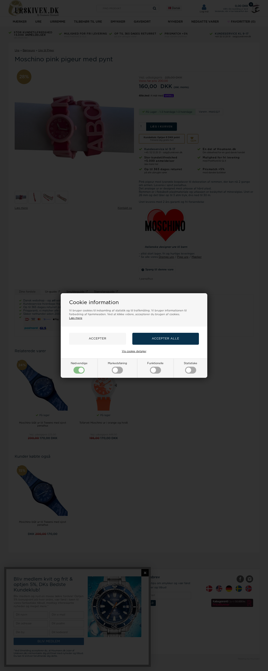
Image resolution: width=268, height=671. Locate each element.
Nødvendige (79, 363)
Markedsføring (117, 363)
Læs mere (75, 318)
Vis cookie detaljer (134, 351)
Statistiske (190, 363)
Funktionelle (155, 363)
